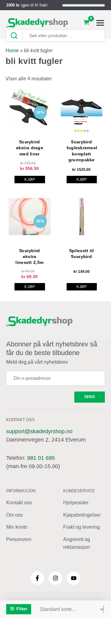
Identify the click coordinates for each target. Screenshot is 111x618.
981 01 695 (41, 458)
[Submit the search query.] (16, 36)
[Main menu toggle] (98, 23)
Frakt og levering (81, 527)
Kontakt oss (19, 502)
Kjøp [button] (29, 179)
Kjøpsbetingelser (82, 515)
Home (12, 50)
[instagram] (55, 578)
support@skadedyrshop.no (39, 431)
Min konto (16, 527)
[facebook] (37, 578)
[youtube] (73, 578)
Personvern (18, 539)
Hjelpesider (75, 502)
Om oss (14, 515)
